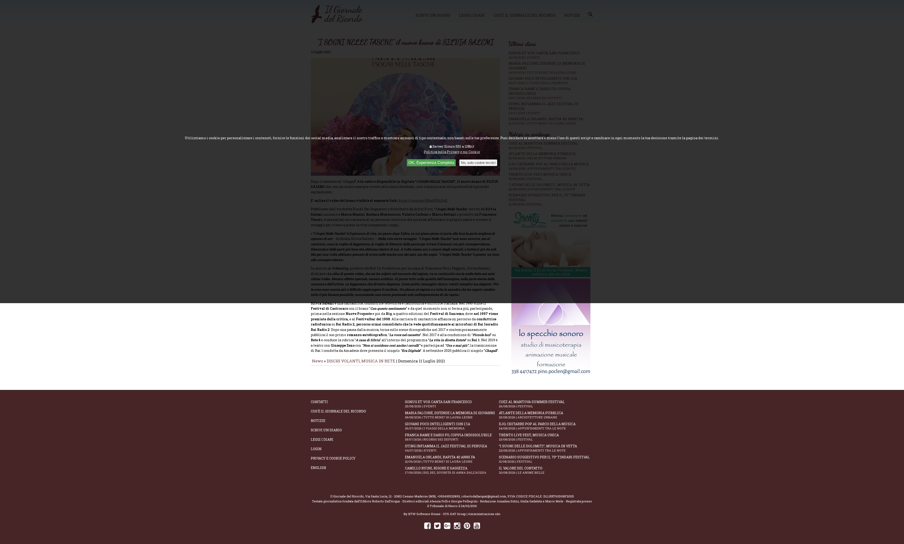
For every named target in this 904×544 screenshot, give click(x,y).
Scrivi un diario (326, 430)
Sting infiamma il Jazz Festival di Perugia (446, 448)
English (318, 467)
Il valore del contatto (522, 470)
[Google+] (447, 525)
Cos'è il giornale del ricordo (338, 411)
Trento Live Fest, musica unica (529, 437)
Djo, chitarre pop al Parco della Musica (537, 426)
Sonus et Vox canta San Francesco (438, 404)
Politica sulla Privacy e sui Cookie (452, 152)
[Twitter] (437, 525)
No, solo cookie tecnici (478, 163)
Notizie (318, 420)
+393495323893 (448, 496)
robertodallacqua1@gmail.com (483, 496)
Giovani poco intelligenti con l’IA (437, 426)
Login (316, 449)
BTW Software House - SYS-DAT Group (437, 514)
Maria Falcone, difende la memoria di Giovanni (450, 415)
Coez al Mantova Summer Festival (532, 404)
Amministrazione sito (484, 514)
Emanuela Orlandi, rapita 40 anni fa (440, 459)
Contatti (319, 402)
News (317, 361)
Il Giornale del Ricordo (347, 496)
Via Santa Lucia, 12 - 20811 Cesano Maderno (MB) (400, 496)
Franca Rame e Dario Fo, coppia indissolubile (448, 437)
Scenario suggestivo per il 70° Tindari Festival (544, 459)
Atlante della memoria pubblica (531, 415)
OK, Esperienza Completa (431, 162)
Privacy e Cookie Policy (333, 458)
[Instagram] (457, 525)
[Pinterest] (467, 525)
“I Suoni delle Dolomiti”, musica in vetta (538, 448)
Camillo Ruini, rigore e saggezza (445, 470)
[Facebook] (427, 525)
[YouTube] (477, 525)
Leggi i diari (322, 439)
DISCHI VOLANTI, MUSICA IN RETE (361, 361)
